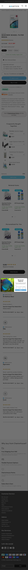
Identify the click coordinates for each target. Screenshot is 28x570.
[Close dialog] (26, 279)
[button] (22, 6)
